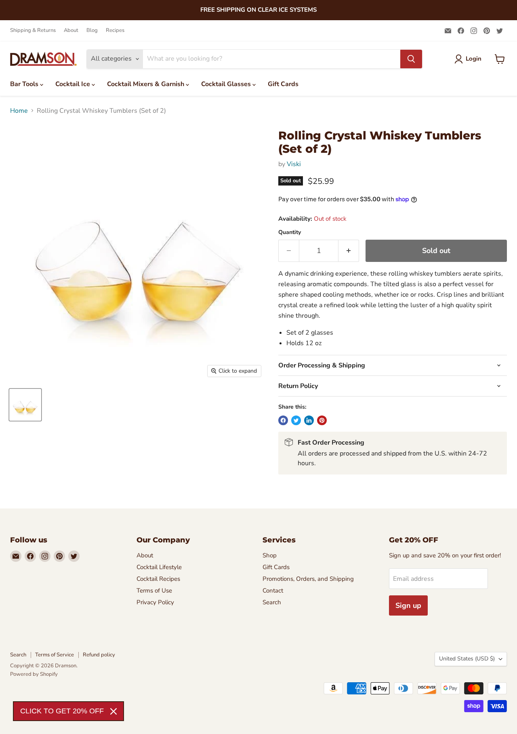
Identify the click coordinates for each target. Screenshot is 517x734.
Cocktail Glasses (226, 84)
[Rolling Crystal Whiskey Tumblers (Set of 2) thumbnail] (25, 405)
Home (19, 110)
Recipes (115, 30)
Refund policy (99, 654)
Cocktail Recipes (158, 579)
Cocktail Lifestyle (159, 567)
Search (272, 602)
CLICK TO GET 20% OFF (62, 711)
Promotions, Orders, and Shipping (308, 579)
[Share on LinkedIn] (309, 420)
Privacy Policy (155, 602)
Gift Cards (283, 84)
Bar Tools (25, 84)
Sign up (408, 605)
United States (467, 658)
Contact (273, 590)
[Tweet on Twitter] (296, 420)
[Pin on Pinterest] (322, 420)
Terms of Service (54, 654)
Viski (294, 164)
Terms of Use (154, 590)
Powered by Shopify (34, 674)
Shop (270, 555)
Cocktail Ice (73, 84)
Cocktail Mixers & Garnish (146, 84)
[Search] (411, 59)
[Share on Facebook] (283, 420)
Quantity (289, 232)
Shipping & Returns (33, 30)
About (71, 30)
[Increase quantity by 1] (348, 251)
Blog (92, 30)
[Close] (113, 711)
